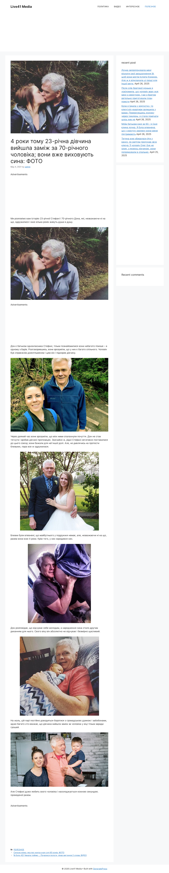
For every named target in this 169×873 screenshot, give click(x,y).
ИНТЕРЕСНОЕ (133, 6)
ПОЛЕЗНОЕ (150, 6)
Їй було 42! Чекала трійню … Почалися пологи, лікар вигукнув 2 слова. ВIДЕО (50, 855)
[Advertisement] (84, 33)
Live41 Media (21, 7)
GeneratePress (100, 868)
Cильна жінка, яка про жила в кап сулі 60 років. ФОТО (39, 852)
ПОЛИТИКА (103, 6)
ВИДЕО (117, 6)
